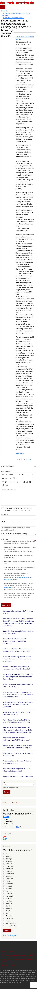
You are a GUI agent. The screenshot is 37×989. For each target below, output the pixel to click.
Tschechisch (10, 916)
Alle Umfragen (10, 935)
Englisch (9, 871)
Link (30, 459)
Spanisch (9, 906)
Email (3, 522)
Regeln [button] (5, 539)
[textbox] (18, 496)
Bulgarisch (9, 866)
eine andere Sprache (12, 926)
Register (6, 802)
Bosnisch (9, 864)
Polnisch (9, 893)
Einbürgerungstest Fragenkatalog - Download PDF (17, 960)
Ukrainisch (9, 918)
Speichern (6, 605)
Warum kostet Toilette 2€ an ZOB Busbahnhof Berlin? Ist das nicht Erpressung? (14, 641)
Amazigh (9, 859)
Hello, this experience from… (13, 18)
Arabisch (9, 861)
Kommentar (5, 472)
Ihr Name (4, 514)
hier (17, 827)
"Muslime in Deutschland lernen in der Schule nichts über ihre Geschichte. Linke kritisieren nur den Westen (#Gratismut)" (17, 730)
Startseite (4, 11)
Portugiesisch (10, 896)
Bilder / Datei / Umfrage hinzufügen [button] (15, 534)
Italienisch (9, 884)
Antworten (20, 453)
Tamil (8, 911)
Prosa (6, 816)
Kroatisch (9, 886)
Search (5, 782)
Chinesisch (9, 869)
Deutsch (8, 854)
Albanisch (9, 856)
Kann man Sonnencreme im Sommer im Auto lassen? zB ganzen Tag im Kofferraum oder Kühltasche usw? (18, 694)
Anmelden (15, 802)
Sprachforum (8, 579)
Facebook (5, 965)
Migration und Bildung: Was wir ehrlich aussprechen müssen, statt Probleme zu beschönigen (17, 659)
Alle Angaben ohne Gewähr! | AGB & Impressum (18, 955)
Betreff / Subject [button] (8, 466)
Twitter (13, 965)
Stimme (6, 931)
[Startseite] (17, 3)
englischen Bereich (23, 577)
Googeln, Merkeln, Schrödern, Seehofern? (18, 776)
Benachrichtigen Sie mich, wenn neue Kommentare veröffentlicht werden (18, 509)
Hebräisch (9, 879)
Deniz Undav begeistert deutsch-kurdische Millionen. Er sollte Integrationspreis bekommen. (18, 704)
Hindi (8, 881)
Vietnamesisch (11, 923)
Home (4, 951)
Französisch (10, 874)
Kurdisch (9, 888)
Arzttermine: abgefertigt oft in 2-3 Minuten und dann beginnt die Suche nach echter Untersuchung (18, 676)
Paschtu (8, 891)
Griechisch (9, 876)
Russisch (9, 901)
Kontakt (11, 951)
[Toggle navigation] (2, 7)
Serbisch (9, 903)
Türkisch (9, 908)
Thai (7, 913)
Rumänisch (9, 898)
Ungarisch (9, 921)
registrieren (8, 587)
